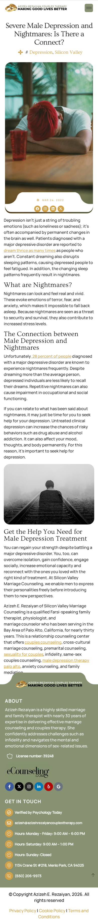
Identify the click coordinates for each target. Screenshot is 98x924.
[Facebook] (37, 209)
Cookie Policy (52, 910)
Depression (41, 52)
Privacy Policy (22, 910)
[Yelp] (48, 786)
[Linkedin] (53, 209)
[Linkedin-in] (38, 786)
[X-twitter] (61, 209)
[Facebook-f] (9, 786)
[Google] (58, 786)
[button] (89, 8)
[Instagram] (45, 209)
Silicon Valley (68, 52)
